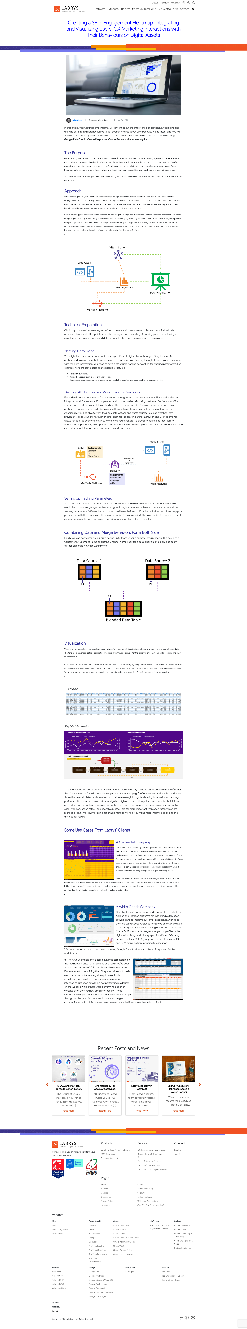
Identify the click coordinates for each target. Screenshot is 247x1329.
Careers (104, 1193)
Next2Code (130, 1267)
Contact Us (106, 1197)
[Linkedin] (184, 2)
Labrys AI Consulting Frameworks (152, 1169)
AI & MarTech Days (168, 9)
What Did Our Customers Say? (150, 1205)
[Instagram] (188, 2)
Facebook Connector (110, 1158)
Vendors (113, 9)
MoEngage (154, 1221)
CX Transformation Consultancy (152, 1150)
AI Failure (141, 1193)
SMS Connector (108, 1154)
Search (193, 9)
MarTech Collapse (144, 1197)
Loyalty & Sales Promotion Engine (115, 1150)
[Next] (198, 1087)
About (155, 3)
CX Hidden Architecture (147, 1201)
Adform (55, 1267)
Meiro (54, 1221)
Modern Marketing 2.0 (144, 9)
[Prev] (48, 1087)
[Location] (193, 2)
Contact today (58, 1152)
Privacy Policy (107, 1201)
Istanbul (177, 1150)
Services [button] (100, 9)
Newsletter (175, 3)
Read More (68, 1098)
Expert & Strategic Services (149, 1161)
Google (92, 1267)
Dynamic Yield (95, 1221)
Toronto (177, 1154)
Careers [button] (163, 3)
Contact (184, 9)
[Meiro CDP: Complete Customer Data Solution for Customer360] (142, 1069)
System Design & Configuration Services (151, 1155)
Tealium (165, 1267)
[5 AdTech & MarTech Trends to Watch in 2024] (68, 1069)
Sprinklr (177, 1221)
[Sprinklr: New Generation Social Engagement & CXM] (178, 1069)
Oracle (116, 1221)
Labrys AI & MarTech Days (149, 1165)
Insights (125, 9)
